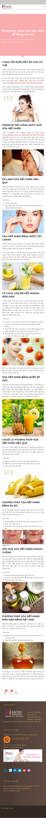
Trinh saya (7, 39)
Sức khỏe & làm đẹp (20, 39)
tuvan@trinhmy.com (13, 791)
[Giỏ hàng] (10, 771)
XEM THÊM (38, 721)
